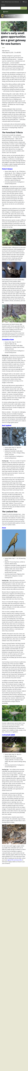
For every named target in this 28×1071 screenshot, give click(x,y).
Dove (4, 528)
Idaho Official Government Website (10, 2)
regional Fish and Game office (14, 860)
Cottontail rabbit (8, 735)
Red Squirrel (6, 425)
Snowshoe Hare (8, 340)
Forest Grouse (7, 169)
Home (3, 47)
